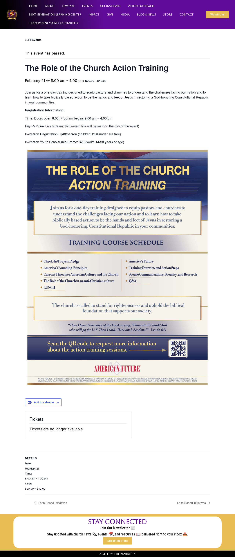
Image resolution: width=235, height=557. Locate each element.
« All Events (33, 40)
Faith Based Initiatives (52, 503)
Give (110, 14)
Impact (94, 14)
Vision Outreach (141, 6)
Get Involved (110, 6)
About (50, 6)
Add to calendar (44, 402)
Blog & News (146, 14)
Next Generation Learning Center (55, 14)
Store (167, 14)
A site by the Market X (117, 553)
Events (87, 6)
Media (125, 14)
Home (33, 6)
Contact (187, 14)
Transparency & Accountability (53, 22)
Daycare (68, 6)
